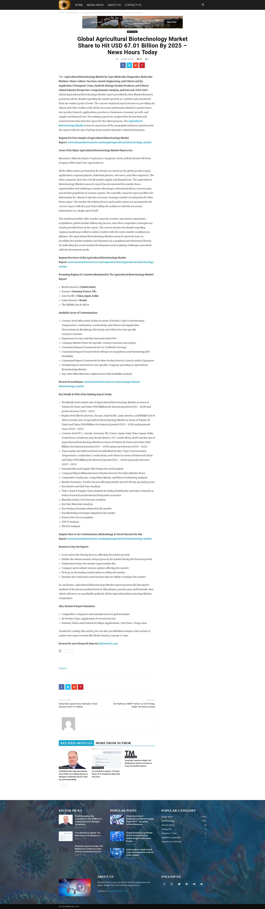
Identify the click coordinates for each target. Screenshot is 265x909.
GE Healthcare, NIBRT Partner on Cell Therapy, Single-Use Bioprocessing (134, 705)
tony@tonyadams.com (118, 891)
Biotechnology (72, 12)
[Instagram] (171, 884)
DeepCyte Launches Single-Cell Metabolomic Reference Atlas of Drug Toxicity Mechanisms (138, 763)
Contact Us (133, 4)
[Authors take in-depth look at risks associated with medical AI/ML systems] (117, 853)
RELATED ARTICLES (76, 743)
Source (63, 668)
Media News (95, 4)
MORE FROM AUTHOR (113, 743)
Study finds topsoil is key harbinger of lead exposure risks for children (78, 705)
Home (79, 4)
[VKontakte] (194, 884)
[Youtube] (201, 884)
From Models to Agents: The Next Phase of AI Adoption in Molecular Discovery (106, 774)
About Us (114, 4)
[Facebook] (164, 884)
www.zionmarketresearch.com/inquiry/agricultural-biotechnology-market (109, 538)
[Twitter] (179, 884)
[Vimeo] (186, 884)
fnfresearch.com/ (108, 643)
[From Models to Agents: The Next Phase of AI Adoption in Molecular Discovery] (107, 758)
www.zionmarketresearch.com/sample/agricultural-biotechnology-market (109, 142)
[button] (203, 5)
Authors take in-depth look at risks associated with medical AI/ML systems (139, 852)
